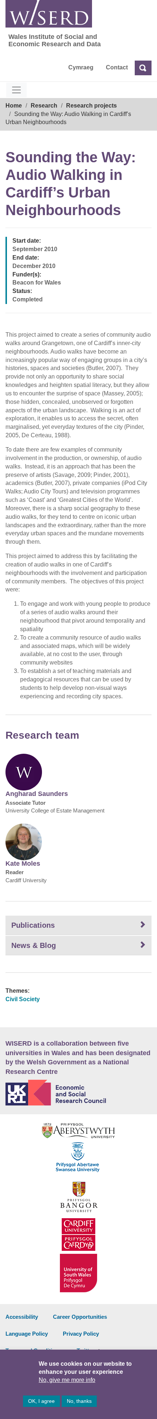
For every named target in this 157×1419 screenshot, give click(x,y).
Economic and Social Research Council (78, 1092)
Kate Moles (22, 863)
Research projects (91, 105)
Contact (117, 67)
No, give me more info (67, 1380)
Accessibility (21, 1317)
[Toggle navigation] (16, 90)
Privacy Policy (81, 1334)
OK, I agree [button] (41, 1401)
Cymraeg (80, 67)
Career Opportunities (80, 1317)
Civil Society (22, 999)
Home (13, 105)
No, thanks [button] (79, 1401)
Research (44, 105)
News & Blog (33, 945)
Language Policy (26, 1334)
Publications (33, 925)
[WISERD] (48, 14)
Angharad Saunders (36, 793)
